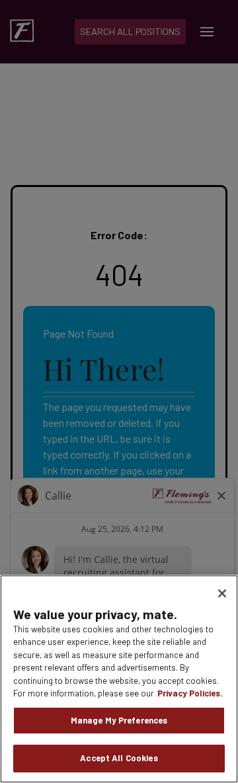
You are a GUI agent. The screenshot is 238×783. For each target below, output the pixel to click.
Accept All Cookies (118, 758)
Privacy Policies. (190, 693)
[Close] (222, 593)
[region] (119, 679)
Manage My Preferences (119, 720)
